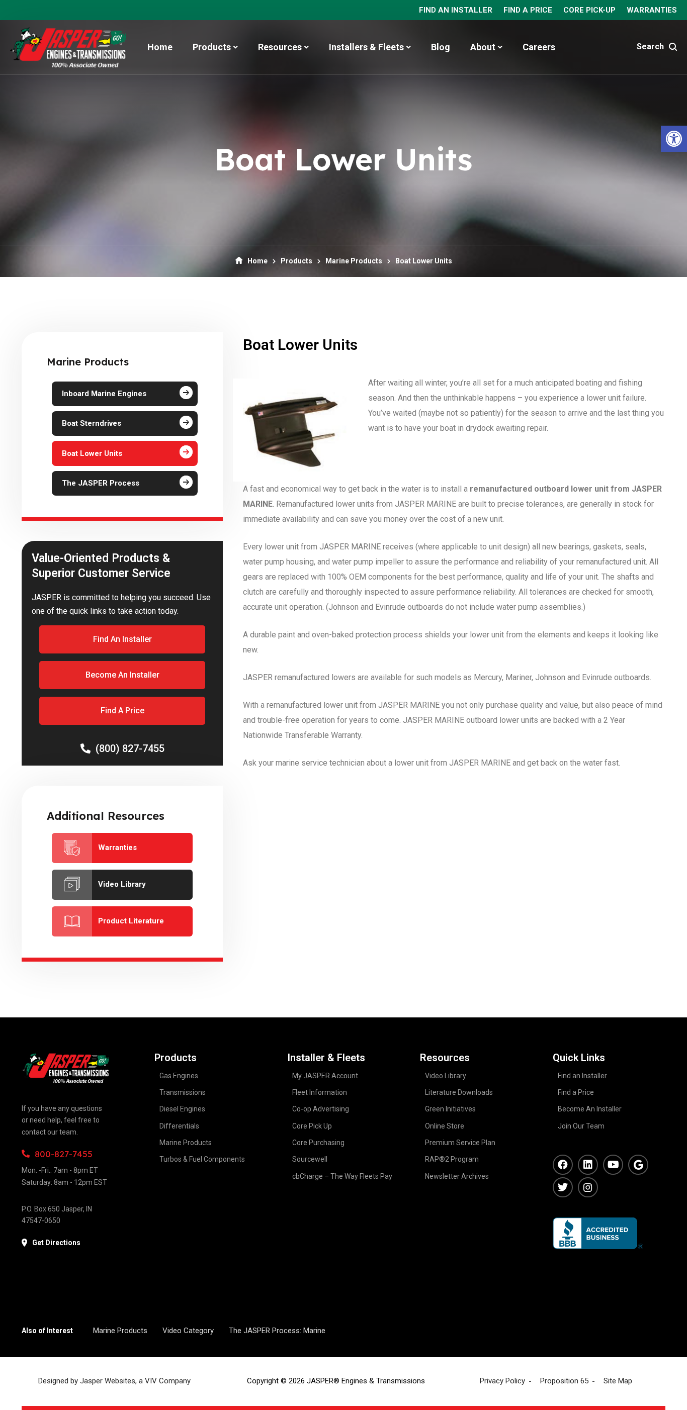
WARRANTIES (652, 10)
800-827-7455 (64, 1154)
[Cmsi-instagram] (588, 1187)
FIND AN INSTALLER (455, 10)
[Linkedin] (588, 1165)
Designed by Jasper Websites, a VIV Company (114, 1380)
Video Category (188, 1330)
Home (257, 261)
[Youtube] (613, 1165)
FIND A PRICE (527, 10)
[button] (674, 139)
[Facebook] (563, 1165)
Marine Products (353, 261)
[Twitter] (563, 1187)
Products (296, 261)
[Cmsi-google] (638, 1165)
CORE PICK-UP (589, 10)
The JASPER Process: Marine (277, 1330)
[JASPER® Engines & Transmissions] (68, 47)
